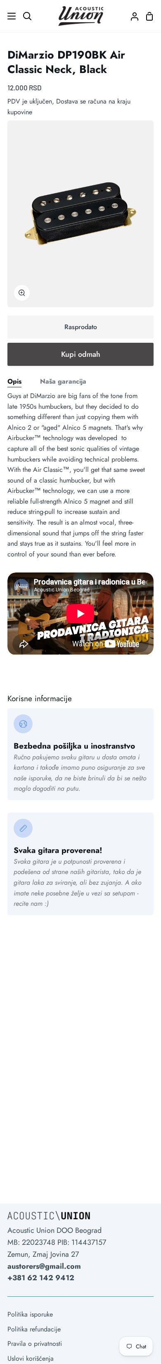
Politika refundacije (34, 1329)
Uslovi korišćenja (30, 1358)
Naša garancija (63, 381)
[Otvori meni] (8, 16)
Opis (14, 381)
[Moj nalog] (131, 16)
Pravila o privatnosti (34, 1343)
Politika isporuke (30, 1314)
